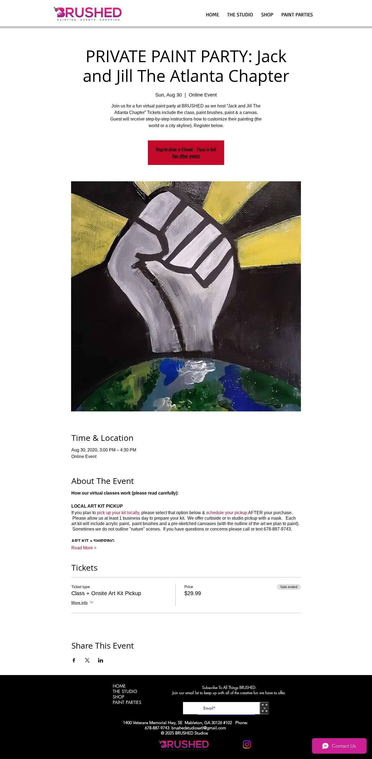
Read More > (83, 548)
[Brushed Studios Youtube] (233, 744)
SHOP (118, 697)
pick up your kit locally (118, 512)
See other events (186, 156)
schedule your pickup (226, 512)
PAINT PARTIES (127, 702)
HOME (119, 686)
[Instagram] (247, 744)
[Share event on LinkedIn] (100, 660)
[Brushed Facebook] (260, 744)
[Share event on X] (87, 660)
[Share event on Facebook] (74, 660)
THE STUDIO (125, 691)
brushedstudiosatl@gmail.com (199, 727)
